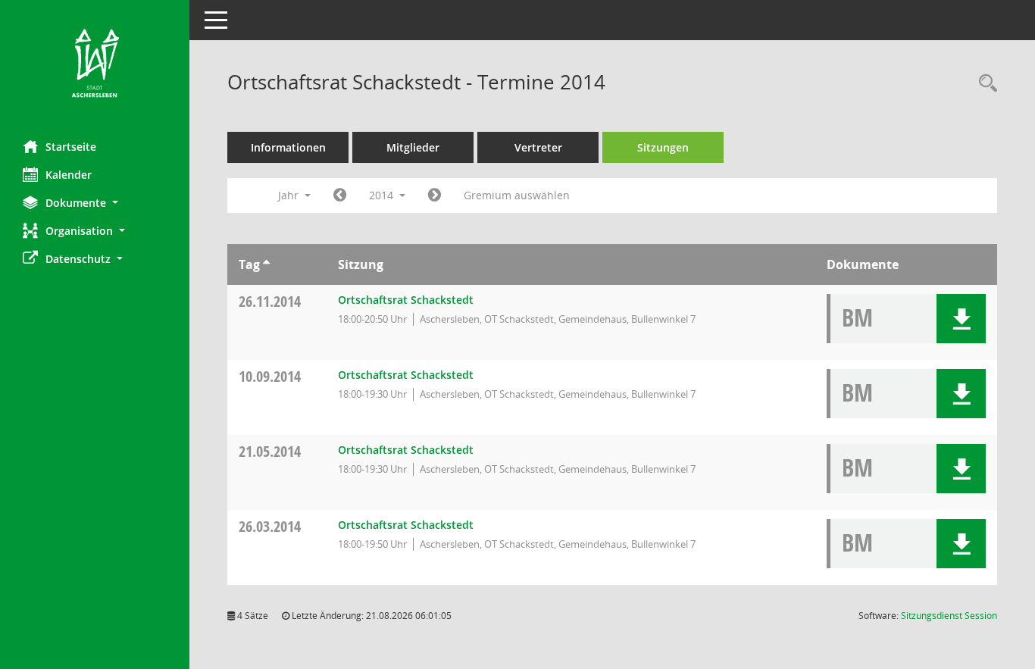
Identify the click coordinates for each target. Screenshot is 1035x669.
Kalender (68, 174)
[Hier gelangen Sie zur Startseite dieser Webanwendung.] (94, 64)
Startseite (70, 146)
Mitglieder (412, 147)
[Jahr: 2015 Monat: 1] (434, 195)
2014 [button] (382, 195)
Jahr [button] (290, 195)
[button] (94, 203)
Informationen (288, 147)
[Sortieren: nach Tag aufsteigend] (266, 264)
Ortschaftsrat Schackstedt (406, 299)
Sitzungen (663, 147)
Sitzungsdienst (949, 615)
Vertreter (538, 147)
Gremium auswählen (517, 195)
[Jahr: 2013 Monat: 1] (340, 195)
